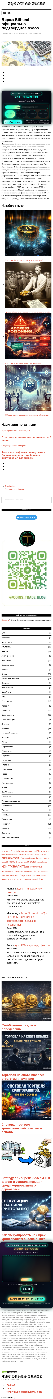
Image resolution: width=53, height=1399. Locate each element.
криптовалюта (14, 866)
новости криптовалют (10, 875)
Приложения (7, 783)
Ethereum (40, 851)
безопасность (35, 854)
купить (16, 871)
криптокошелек (7, 871)
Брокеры (5, 683)
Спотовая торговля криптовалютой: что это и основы (22, 1128)
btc (20, 851)
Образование (7, 747)
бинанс (44, 854)
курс (21, 871)
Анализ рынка (8, 656)
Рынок (4, 787)
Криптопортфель (9, 719)
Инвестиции (7, 701)
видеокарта (44, 858)
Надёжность (43, 114)
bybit (24, 851)
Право (4, 774)
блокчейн (33, 858)
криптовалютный (34, 867)
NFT (3, 633)
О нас (9, 1388)
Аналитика (6, 660)
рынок (4, 879)
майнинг (35, 871)
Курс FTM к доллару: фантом (32, 945)
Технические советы (11, 801)
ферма (34, 879)
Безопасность (8, 665)
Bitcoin (14, 851)
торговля (19, 879)
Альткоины (6, 647)
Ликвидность (21, 114)
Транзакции (7, 819)
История (5, 706)
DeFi (28, 851)
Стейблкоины (8, 792)
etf (31, 851)
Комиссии (10, 114)
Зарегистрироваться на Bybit (26, 1299)
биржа (6, 857)
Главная (10, 1385)
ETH (34, 851)
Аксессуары (7, 642)
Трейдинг (6, 824)
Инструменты (32, 114)
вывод (4, 862)
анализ (18, 854)
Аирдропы (6, 638)
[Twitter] (6, 78)
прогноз (35, 875)
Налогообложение (9, 733)
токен (10, 879)
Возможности (7, 688)
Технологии (7, 806)
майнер (27, 871)
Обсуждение (7, 751)
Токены (5, 810)
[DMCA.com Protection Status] (9, 1372)
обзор (22, 875)
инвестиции (11, 862)
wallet (3, 854)
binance (6, 851)
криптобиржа (42, 862)
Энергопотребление (10, 837)
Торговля (6, 815)
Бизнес (5, 669)
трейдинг (28, 879)
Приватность (7, 778)
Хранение (6, 833)
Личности (6, 724)
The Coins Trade (27, 517)
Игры (4, 697)
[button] (48, 500)
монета (44, 871)
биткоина (25, 858)
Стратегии (6, 797)
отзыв (27, 875)
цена (40, 878)
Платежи (5, 765)
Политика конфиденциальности (24, 1392)
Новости (7, 13)
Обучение (6, 756)
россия (43, 875)
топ (15, 879)
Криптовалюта (8, 715)
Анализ (5, 651)
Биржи (4, 674)
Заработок (6, 692)
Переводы (6, 760)
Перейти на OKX (13, 122)
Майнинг (5, 728)
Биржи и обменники (10, 679)
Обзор (4, 742)
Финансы (6, 828)
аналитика (25, 854)
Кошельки (6, 710)
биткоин (15, 857)
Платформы (7, 769)
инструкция (22, 862)
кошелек (31, 861)
